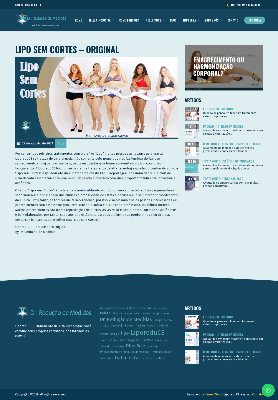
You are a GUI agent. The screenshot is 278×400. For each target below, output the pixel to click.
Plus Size (135, 346)
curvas (165, 313)
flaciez (151, 325)
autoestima (160, 308)
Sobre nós (212, 20)
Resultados (153, 20)
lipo (125, 333)
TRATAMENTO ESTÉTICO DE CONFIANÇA (228, 161)
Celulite (117, 313)
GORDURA (163, 325)
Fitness (129, 325)
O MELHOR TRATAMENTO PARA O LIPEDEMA (231, 143)
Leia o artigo (202, 81)
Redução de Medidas (136, 351)
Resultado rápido (161, 351)
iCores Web (213, 394)
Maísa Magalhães (131, 340)
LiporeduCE (147, 332)
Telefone (244, 5)
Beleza (105, 313)
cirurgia (128, 313)
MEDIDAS (148, 340)
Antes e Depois (136, 308)
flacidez (140, 325)
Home (78, 20)
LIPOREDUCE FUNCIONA (218, 109)
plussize (152, 346)
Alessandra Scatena (112, 308)
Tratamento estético (153, 358)
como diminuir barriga (146, 313)
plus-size (117, 346)
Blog (173, 20)
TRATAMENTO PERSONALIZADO (223, 178)
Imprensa (189, 20)
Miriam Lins (161, 340)
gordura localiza (109, 333)
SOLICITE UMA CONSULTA (28, 5)
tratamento (126, 357)
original (104, 346)
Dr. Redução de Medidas (126, 319)
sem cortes (106, 358)
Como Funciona (129, 20)
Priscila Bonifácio (111, 351)
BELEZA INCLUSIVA (99, 20)
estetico (104, 325)
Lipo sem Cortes (109, 340)
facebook (116, 325)
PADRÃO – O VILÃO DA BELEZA (223, 126)
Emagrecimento (163, 320)
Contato (232, 20)
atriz (149, 308)
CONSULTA (254, 20)
